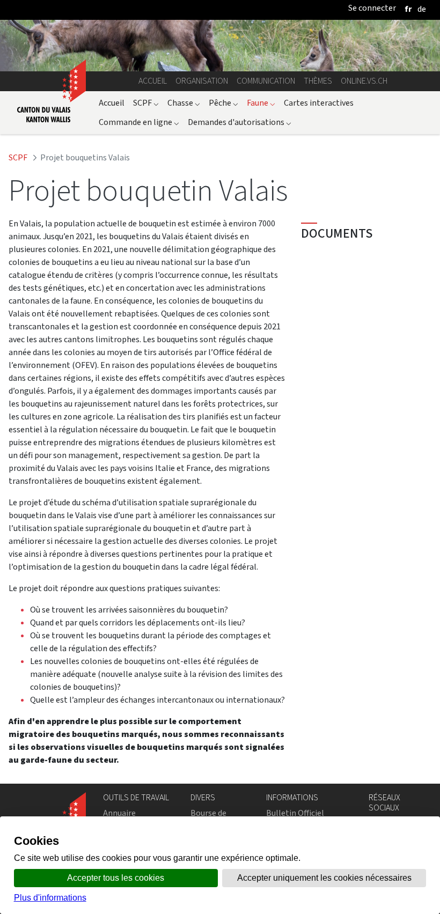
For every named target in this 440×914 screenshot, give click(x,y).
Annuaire (119, 813)
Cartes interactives (319, 102)
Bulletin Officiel (295, 813)
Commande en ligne (139, 122)
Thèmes (318, 80)
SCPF (146, 102)
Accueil (152, 80)
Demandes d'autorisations (239, 122)
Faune (261, 102)
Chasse (183, 102)
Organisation (201, 80)
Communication (266, 80)
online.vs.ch (364, 80)
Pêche (223, 102)
